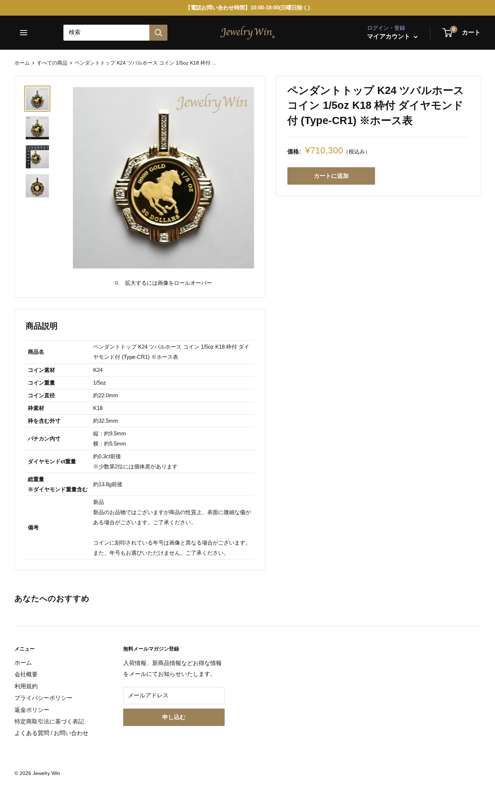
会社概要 (26, 674)
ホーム (22, 63)
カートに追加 (331, 176)
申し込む (174, 717)
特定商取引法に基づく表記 (49, 721)
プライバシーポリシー (43, 698)
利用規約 (26, 686)
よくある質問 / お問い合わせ (51, 733)
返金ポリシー (31, 710)
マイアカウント (389, 36)
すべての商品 (52, 63)
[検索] (158, 33)
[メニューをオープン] (26, 33)
